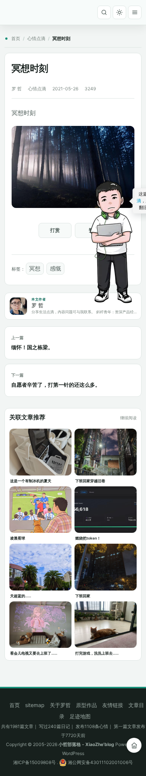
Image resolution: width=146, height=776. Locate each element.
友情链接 (112, 705)
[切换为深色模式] (119, 12)
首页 (15, 38)
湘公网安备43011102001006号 (100, 762)
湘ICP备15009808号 (34, 762)
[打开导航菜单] (135, 12)
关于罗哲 (60, 705)
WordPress (73, 753)
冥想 (34, 268)
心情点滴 (36, 38)
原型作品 (86, 705)
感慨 (55, 268)
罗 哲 (17, 88)
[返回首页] (134, 745)
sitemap (35, 705)
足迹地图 (80, 716)
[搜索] (104, 12)
